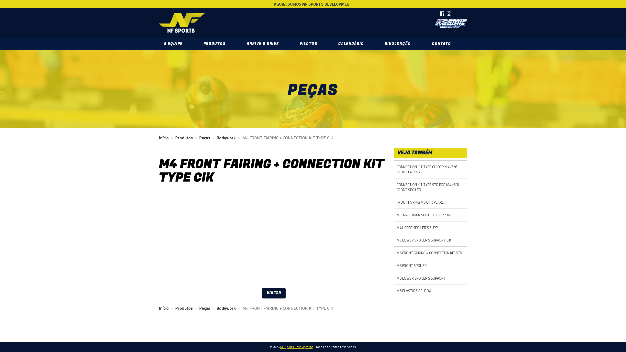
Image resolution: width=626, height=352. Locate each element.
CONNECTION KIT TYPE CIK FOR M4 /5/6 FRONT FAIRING (427, 169)
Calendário (351, 43)
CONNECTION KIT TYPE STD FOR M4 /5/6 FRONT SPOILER (428, 187)
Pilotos (308, 43)
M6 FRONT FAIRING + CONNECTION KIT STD (429, 253)
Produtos (214, 43)
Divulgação (398, 43)
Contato (441, 43)
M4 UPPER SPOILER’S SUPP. (417, 228)
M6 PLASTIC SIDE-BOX (414, 291)
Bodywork (226, 138)
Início (164, 138)
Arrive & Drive (263, 43)
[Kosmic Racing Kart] (451, 23)
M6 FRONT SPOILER (412, 265)
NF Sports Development (182, 23)
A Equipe (173, 43)
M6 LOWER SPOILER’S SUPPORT (421, 278)
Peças (204, 138)
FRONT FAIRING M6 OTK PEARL (420, 202)
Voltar (274, 293)
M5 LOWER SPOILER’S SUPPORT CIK (424, 240)
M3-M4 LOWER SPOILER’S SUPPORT (424, 215)
